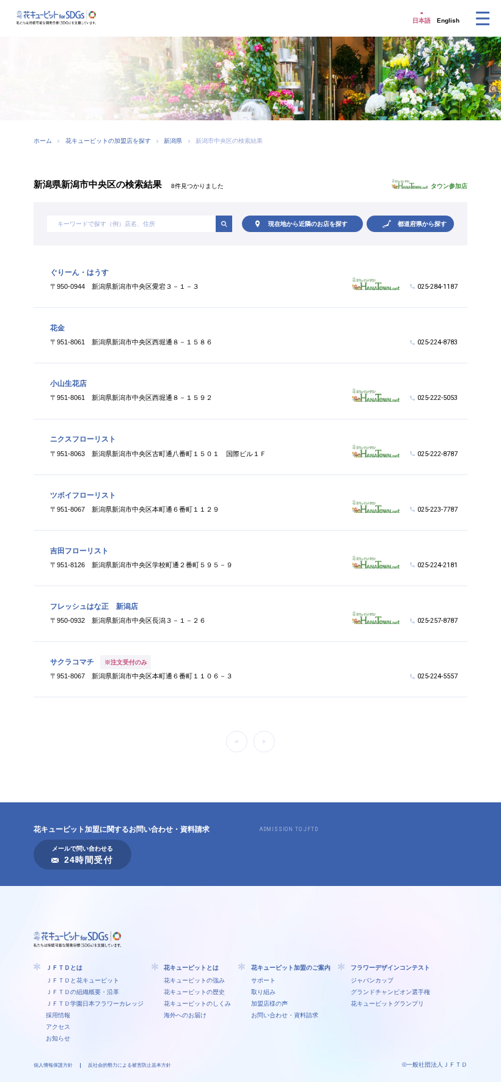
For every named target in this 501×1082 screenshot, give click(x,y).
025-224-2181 (437, 565)
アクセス (58, 1026)
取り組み (263, 992)
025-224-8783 (437, 342)
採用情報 (58, 1015)
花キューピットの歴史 (194, 992)
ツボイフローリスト (83, 495)
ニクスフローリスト (83, 439)
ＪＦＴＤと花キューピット (82, 980)
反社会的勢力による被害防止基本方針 (129, 1065)
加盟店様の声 (269, 1003)
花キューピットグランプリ (387, 1003)
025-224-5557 (437, 676)
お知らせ (58, 1038)
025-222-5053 (437, 398)
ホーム (43, 140)
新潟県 (173, 140)
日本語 (421, 20)
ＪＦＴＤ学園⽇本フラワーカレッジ (95, 1003)
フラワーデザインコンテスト (390, 967)
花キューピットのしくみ (197, 1003)
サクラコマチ (72, 662)
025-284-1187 (437, 287)
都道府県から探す (422, 223)
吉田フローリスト (79, 550)
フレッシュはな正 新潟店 (94, 606)
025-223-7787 (437, 510)
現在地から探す (308, 223)
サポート (263, 980)
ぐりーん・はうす (79, 272)
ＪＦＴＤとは (64, 967)
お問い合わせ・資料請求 (284, 1015)
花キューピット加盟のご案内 (291, 967)
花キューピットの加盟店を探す (108, 140)
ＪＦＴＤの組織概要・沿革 (82, 992)
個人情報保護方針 (53, 1065)
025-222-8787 (437, 454)
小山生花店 (68, 383)
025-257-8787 (437, 621)
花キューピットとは (191, 967)
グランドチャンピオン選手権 (390, 992)
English (448, 20)
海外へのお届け (185, 1015)
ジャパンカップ (372, 980)
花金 (57, 328)
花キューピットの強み (194, 980)
